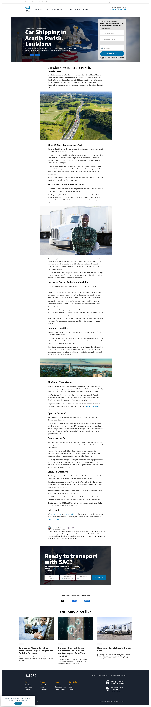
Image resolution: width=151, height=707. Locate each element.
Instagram (36, 1)
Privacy (71, 689)
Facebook (29, 1)
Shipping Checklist (60, 687)
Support (85, 9)
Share (32, 55)
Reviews (77, 9)
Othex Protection (60, 689)
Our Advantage (57, 9)
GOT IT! (18, 703)
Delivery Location (107, 37)
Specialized (43, 689)
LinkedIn (45, 1)
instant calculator (54, 519)
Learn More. (24, 700)
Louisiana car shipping (93, 406)
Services (47, 9)
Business (42, 687)
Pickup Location (107, 31)
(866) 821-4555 (118, 9)
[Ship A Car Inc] (27, 9)
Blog (109, 2)
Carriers (124, 2)
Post (27, 55)
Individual (43, 685)
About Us (28, 685)
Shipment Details (107, 46)
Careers (113, 2)
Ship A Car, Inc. (56, 514)
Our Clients (68, 9)
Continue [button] (110, 54)
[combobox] (113, 48)
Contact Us (119, 2)
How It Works (37, 9)
